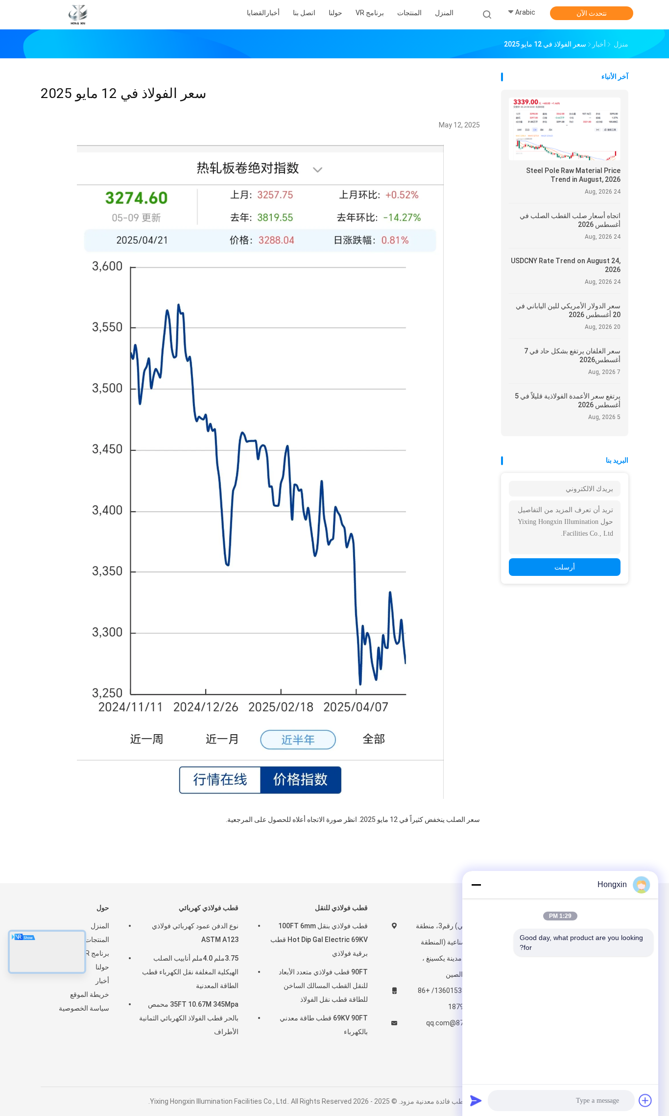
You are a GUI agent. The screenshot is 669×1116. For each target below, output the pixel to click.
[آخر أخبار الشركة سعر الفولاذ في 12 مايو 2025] (260, 796)
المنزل (100, 926)
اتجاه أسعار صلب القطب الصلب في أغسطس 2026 (570, 220)
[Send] (476, 1100)
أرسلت (564, 567)
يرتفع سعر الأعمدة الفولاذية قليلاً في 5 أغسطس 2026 (568, 400)
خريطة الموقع (89, 994)
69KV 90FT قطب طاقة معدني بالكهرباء (324, 1025)
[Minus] (476, 885)
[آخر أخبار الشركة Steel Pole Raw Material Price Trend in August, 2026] (565, 157)
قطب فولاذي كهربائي (209, 908)
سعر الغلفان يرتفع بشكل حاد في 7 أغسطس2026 (572, 355)
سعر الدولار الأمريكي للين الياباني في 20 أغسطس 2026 (568, 310)
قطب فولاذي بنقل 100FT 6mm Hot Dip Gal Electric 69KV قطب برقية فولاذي (319, 939)
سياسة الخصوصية (84, 1008)
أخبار (102, 981)
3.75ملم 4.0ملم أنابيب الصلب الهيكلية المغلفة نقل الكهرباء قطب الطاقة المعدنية (190, 972)
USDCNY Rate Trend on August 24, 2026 (566, 265)
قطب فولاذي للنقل (341, 908)
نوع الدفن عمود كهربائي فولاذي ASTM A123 (195, 932)
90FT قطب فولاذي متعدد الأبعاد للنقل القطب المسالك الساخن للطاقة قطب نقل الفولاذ (323, 985)
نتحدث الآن (591, 13)
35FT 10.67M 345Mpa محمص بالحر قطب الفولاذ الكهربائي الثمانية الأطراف (189, 1018)
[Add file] (645, 1100)
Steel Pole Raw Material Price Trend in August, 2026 (573, 175)
